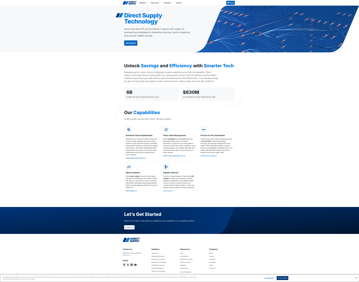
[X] (128, 265)
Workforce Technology (158, 271)
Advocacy (154, 253)
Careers (211, 256)
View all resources (185, 272)
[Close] (356, 278)
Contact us (126, 255)
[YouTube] (135, 265)
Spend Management (157, 268)
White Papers (184, 268)
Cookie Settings (269, 278)
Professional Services (157, 265)
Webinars (183, 265)
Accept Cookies (282, 278)
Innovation (212, 259)
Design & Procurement (158, 259)
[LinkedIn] (132, 265)
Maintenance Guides (186, 259)
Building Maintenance (157, 256)
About (211, 253)
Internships (212, 262)
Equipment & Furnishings (158, 262)
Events (211, 265)
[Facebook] (124, 265)
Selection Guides (185, 262)
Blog (181, 253)
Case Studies (184, 256)
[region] (179, 278)
